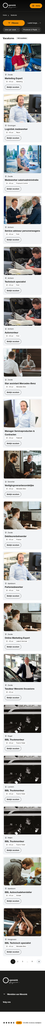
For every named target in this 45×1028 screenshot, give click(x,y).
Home (5, 15)
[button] (38, 961)
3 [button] (22, 961)
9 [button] (32, 961)
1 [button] (12, 961)
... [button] (27, 961)
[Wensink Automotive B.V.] (10, 6)
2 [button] (17, 961)
